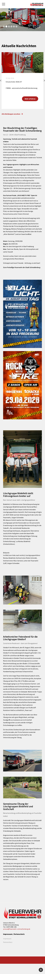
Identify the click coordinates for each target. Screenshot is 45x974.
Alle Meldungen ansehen (11, 114)
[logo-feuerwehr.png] (22, 913)
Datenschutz (7, 942)
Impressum (7, 939)
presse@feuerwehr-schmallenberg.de (16, 929)
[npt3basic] (36, 4)
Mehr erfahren (30, 99)
